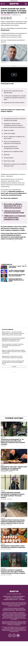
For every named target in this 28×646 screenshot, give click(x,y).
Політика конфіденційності (18, 596)
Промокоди (21, 599)
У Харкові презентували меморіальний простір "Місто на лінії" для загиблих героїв (13, 362)
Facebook (15, 230)
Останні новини (7, 329)
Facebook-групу (18, 237)
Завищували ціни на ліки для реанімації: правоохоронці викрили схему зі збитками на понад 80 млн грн (13, 339)
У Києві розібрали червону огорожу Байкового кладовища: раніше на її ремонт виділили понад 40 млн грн (13, 521)
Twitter (23, 230)
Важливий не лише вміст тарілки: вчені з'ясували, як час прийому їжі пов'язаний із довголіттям (14, 468)
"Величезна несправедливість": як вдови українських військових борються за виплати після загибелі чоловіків (13, 441)
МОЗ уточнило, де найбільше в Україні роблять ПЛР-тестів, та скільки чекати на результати (13, 206)
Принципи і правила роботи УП (11, 599)
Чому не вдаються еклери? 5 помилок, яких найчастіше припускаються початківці (13, 345)
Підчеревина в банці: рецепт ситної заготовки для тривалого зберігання (12, 357)
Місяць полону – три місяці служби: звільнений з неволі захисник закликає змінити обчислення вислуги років (13, 333)
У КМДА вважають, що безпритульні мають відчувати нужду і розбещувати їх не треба (14, 217)
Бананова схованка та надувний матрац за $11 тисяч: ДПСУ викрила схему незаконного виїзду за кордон (13, 571)
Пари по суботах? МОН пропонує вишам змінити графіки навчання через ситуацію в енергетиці (14, 352)
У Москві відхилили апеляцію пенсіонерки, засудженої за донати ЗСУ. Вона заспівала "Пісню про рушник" (12, 495)
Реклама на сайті (7, 596)
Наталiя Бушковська (6, 14)
